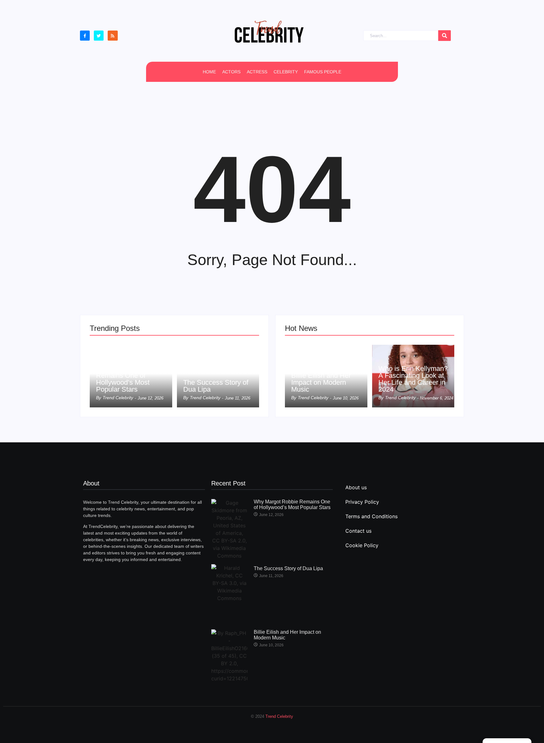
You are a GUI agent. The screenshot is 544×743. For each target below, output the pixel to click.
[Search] (444, 35)
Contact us (358, 531)
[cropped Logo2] (269, 31)
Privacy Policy (362, 502)
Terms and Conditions (371, 516)
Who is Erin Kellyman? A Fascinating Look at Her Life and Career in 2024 (413, 379)
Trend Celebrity (279, 716)
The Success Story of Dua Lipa (215, 386)
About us (356, 487)
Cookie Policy (361, 545)
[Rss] (112, 35)
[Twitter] (99, 35)
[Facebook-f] (85, 35)
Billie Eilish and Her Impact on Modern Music (321, 382)
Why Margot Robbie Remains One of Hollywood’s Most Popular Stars (126, 379)
